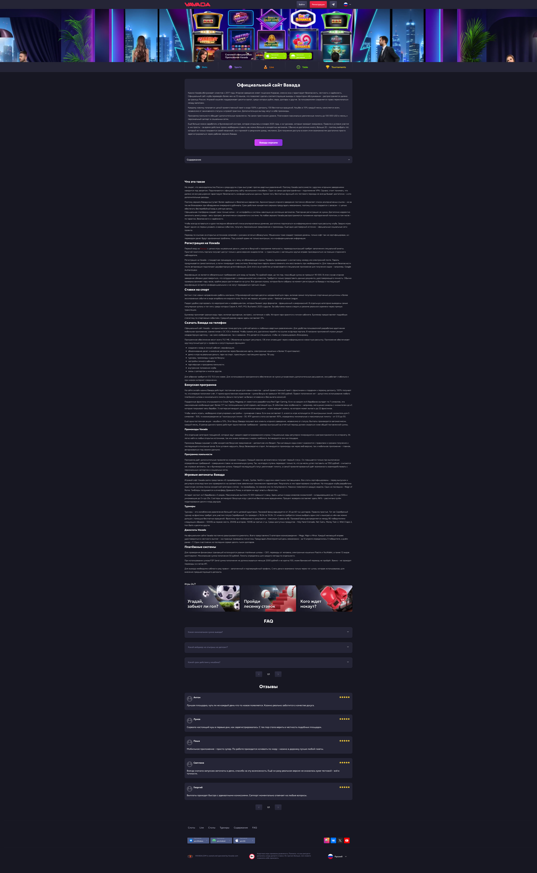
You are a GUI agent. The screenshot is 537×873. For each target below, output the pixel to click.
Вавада (203, 248)
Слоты (191, 827)
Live (202, 827)
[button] (534, 35)
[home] (197, 4)
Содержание (241, 827)
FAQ (254, 827)
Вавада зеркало (268, 142)
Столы (211, 827)
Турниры (224, 827)
